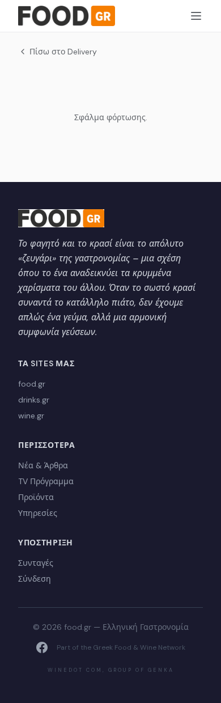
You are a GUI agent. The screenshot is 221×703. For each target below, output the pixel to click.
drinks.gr (33, 400)
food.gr (31, 384)
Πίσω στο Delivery (63, 51)
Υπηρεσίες (37, 513)
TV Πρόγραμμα (46, 481)
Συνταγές (35, 563)
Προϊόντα (36, 497)
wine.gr (31, 415)
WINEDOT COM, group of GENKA (111, 670)
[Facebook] (42, 647)
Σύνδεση (34, 579)
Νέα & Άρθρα (43, 465)
